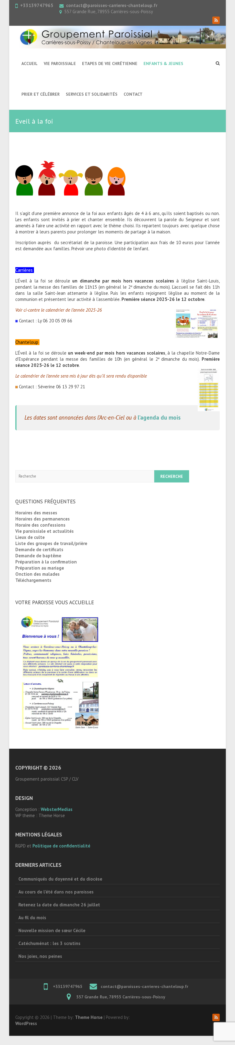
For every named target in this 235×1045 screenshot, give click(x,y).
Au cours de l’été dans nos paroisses (56, 892)
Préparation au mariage (39, 568)
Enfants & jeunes (163, 63)
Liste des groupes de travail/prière (51, 543)
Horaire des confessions (40, 525)
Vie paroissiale (60, 63)
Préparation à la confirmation (46, 562)
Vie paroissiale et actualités (44, 531)
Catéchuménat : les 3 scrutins (49, 943)
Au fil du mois (32, 917)
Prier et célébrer (40, 94)
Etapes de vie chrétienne (109, 63)
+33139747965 (36, 5)
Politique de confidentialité (61, 846)
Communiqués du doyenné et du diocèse (60, 879)
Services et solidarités (92, 94)
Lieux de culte (30, 537)
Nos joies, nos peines (40, 956)
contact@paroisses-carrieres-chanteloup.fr (111, 5)
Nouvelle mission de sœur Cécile (51, 930)
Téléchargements (33, 580)
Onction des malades (37, 574)
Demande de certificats (39, 549)
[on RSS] (216, 20)
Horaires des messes (36, 513)
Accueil (29, 63)
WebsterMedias (57, 809)
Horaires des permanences (42, 519)
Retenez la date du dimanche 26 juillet (59, 905)
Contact (133, 94)
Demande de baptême (38, 556)
